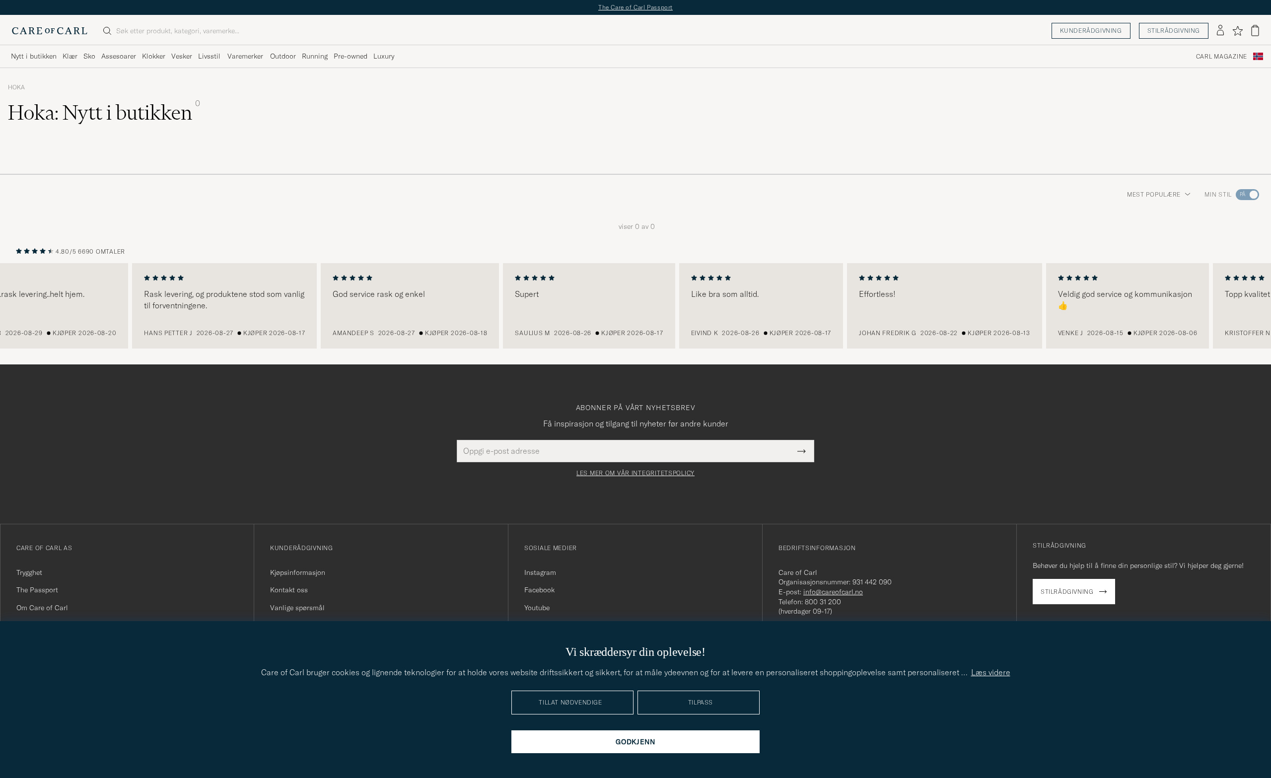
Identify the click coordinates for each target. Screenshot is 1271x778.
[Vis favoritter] (1237, 31)
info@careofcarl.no (833, 591)
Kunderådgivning (1091, 30)
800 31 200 (823, 601)
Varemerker (245, 56)
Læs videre (990, 672)
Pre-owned (350, 56)
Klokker (153, 56)
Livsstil (209, 56)
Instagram (540, 572)
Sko (89, 56)
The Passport (37, 589)
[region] (635, 306)
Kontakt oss (289, 589)
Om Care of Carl (42, 607)
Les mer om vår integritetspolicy (635, 473)
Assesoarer (118, 56)
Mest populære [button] (1154, 194)
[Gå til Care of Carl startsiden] (49, 31)
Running (315, 56)
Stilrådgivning (1173, 30)
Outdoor (283, 56)
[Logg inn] (1220, 31)
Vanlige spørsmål (297, 607)
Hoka (16, 87)
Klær (70, 56)
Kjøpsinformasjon (297, 572)
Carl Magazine (1221, 56)
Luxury (383, 56)
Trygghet (29, 572)
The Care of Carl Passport (635, 7)
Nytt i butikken (34, 56)
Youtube (537, 607)
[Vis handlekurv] (1255, 30)
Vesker (181, 56)
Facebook (539, 589)
